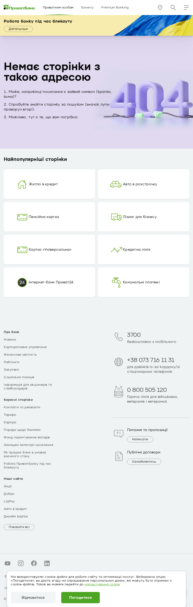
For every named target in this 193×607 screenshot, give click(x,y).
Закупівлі (11, 370)
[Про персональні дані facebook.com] (34, 563)
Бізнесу (87, 7)
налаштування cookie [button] (102, 584)
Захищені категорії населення (28, 445)
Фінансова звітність (20, 355)
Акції (8, 486)
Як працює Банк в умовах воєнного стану (25, 454)
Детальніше (18, 29)
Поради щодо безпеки (22, 430)
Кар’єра (10, 422)
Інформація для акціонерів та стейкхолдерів (28, 386)
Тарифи (10, 415)
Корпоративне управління (25, 347)
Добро (9, 494)
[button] (186, 7)
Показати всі (19, 527)
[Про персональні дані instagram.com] (20, 563)
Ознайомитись (144, 462)
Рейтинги (11, 362)
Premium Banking (115, 7)
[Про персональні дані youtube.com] (7, 563)
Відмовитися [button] (33, 597)
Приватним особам (58, 7)
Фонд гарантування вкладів (27, 437)
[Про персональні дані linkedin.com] (47, 563)
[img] (19, 7)
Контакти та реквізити (22, 407)
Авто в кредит (15, 509)
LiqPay (9, 501)
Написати (140, 439)
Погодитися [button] (80, 597)
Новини (10, 339)
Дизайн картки (16, 516)
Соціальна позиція (19, 377)
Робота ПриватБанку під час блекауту (27, 465)
